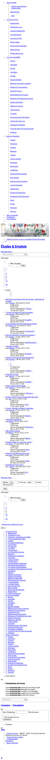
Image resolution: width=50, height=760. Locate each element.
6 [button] (6, 273)
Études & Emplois (14, 246)
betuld (10, 421)
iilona (10, 444)
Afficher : (6, 482)
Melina (10, 433)
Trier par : (23, 482)
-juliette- (11, 467)
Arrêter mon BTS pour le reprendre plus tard (22, 397)
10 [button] (6, 281)
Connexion (5, 705)
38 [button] (6, 285)
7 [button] (6, 275)
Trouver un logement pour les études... (20, 312)
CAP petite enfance (13, 431)
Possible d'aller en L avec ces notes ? (19, 442)
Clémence (29, 393)
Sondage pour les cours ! (14, 465)
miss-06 (11, 410)
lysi (26, 472)
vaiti (9, 399)
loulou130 (12, 326)
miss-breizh (29, 331)
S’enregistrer (18, 705)
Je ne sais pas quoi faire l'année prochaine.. (21, 324)
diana (10, 455)
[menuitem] (18, 6)
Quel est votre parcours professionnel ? (20, 357)
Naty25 (28, 416)
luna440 (28, 320)
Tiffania (11, 303)
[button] (6, 261)
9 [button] (6, 279)
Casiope (11, 314)
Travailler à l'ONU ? (12, 346)
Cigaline (11, 337)
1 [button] (6, 270)
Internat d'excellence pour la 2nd (17, 453)
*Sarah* (11, 376)
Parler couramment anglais (16, 386)
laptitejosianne (30, 342)
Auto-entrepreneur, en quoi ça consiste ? (20, 335)
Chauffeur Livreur (12, 374)
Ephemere (29, 427)
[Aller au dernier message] (32, 309)
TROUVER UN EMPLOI (13, 420)
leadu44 (11, 348)
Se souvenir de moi (12, 717)
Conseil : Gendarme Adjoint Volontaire (19, 408)
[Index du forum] (24, 230)
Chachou (11, 359)
